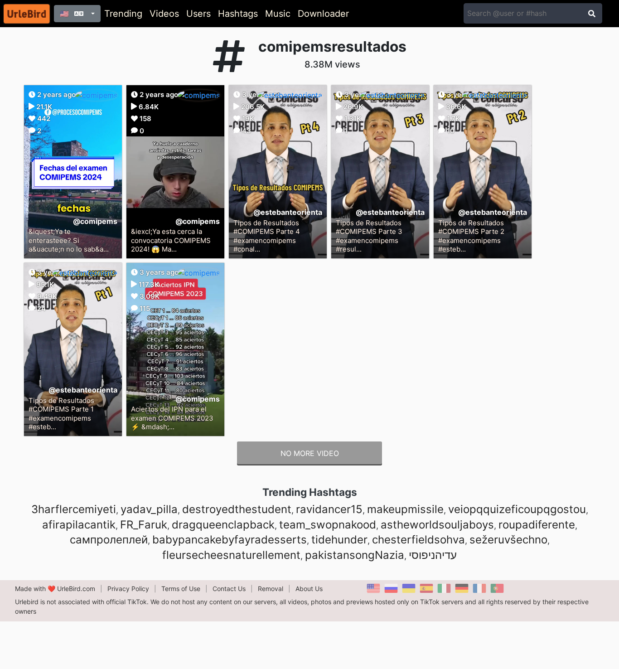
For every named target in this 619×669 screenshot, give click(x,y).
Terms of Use (180, 588)
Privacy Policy (128, 588)
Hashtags (238, 13)
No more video (309, 453)
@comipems (95, 221)
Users (198, 13)
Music (277, 13)
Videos (164, 13)
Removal (270, 588)
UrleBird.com (76, 588)
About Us (309, 588)
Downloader (323, 13)
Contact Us (229, 588)
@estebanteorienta (287, 212)
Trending (123, 13)
